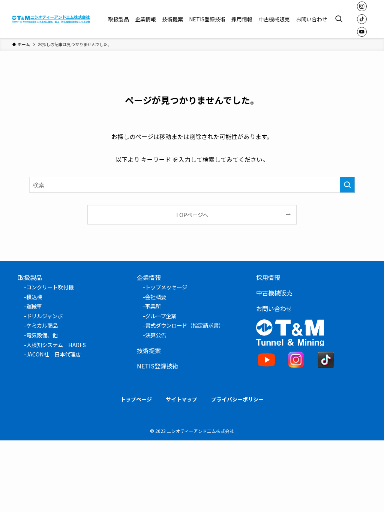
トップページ (136, 399)
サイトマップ (181, 399)
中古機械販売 (274, 292)
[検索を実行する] (347, 185)
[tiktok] (362, 19)
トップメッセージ (166, 287)
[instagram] (362, 6)
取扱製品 (30, 277)
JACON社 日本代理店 (53, 354)
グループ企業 (160, 316)
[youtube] (362, 32)
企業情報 (149, 277)
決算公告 (155, 335)
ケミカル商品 (42, 325)
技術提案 (149, 350)
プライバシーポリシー (237, 399)
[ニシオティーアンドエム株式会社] (51, 19)
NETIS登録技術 (157, 365)
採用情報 (268, 277)
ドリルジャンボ (44, 316)
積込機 (34, 297)
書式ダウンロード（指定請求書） (184, 325)
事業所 (153, 306)
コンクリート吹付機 (50, 287)
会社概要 (155, 297)
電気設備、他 (42, 335)
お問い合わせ (274, 308)
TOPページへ (192, 215)
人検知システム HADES (56, 345)
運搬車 (34, 306)
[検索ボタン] (338, 19)
